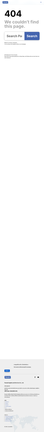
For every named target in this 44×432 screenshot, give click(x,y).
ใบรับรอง (6, 404)
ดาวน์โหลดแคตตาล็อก (9, 417)
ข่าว (5, 407)
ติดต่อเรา (7, 370)
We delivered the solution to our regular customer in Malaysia (21, 229)
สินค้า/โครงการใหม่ (8, 420)
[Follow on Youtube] (38, 377)
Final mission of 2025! (11, 288)
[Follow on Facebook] (35, 377)
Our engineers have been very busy (14, 318)
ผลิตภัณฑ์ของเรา (8, 419)
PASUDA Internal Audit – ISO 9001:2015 (15, 200)
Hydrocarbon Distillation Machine (14, 141)
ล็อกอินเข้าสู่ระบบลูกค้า (9, 416)
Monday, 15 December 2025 (12, 347)
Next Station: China (10, 170)
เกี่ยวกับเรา (7, 401)
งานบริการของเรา (8, 406)
